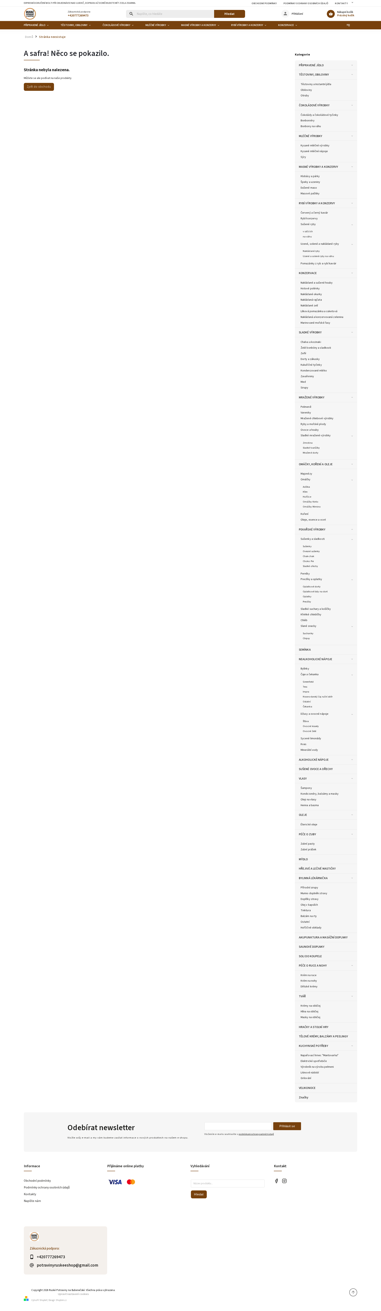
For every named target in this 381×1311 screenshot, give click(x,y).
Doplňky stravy (309, 899)
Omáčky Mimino (312, 506)
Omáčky (306, 479)
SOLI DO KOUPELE (310, 956)
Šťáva (306, 721)
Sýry (303, 157)
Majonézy (306, 474)
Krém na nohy (309, 981)
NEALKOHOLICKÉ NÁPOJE (315, 659)
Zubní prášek (308, 850)
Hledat (229, 13)
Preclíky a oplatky (311, 579)
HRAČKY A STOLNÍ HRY (313, 1027)
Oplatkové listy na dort (315, 591)
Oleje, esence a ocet (313, 520)
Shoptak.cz (61, 1300)
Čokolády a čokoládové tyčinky (319, 115)
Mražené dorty (310, 453)
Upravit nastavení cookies (73, 1294)
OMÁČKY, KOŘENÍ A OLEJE (316, 464)
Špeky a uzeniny (310, 182)
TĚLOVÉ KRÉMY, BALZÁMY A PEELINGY (323, 1036)
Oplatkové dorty (312, 586)
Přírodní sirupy (309, 888)
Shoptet (43, 1300)
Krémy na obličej (311, 1006)
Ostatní (307, 701)
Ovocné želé (309, 731)
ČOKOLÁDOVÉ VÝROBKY (314, 105)
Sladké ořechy (310, 566)
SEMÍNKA (305, 649)
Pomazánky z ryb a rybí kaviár (318, 264)
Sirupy (304, 388)
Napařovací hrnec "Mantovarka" (319, 1055)
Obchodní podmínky (264, 3)
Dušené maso (309, 188)
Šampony (306, 788)
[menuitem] (39, 25)
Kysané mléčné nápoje (314, 151)
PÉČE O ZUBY (307, 834)
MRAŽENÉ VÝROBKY (312, 397)
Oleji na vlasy (308, 800)
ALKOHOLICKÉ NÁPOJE (314, 760)
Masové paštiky (310, 194)
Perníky (305, 574)
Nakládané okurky (311, 294)
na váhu (307, 236)
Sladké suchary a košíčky (316, 609)
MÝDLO (303, 859)
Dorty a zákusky (310, 359)
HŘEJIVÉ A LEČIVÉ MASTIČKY (317, 868)
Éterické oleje (309, 825)
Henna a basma (310, 805)
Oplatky (307, 596)
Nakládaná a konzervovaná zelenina (322, 317)
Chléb (304, 620)
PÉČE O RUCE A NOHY (313, 965)
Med (303, 382)
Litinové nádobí (310, 1073)
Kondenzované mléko (314, 371)
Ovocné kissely (311, 726)
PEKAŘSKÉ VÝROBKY (312, 529)
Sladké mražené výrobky (316, 435)
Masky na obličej (310, 1017)
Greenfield (308, 682)
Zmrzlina (308, 443)
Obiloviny (306, 90)
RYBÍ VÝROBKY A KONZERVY (317, 203)
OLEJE (303, 815)
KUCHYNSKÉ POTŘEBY (313, 1046)
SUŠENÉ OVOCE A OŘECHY (316, 769)
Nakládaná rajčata (311, 300)
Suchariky (308, 633)
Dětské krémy (309, 987)
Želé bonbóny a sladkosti (316, 348)
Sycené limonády (311, 738)
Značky (303, 1097)
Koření (305, 514)
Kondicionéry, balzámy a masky (320, 794)
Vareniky (306, 413)
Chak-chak (308, 556)
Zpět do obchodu (39, 86)
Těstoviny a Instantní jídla (316, 84)
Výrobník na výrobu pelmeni (317, 1067)
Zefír (304, 353)
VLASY (303, 778)
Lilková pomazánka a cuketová (319, 311)
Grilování (306, 1078)
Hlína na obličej (309, 1012)
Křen (305, 492)
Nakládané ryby (311, 251)
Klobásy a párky (310, 176)
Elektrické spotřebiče (314, 1061)
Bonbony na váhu (311, 126)
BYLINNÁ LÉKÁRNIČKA (313, 878)
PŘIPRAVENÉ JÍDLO (311, 65)
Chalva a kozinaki (311, 342)
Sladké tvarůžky (311, 448)
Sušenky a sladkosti (313, 539)
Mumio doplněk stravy (314, 893)
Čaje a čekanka (309, 674)
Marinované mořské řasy (315, 323)
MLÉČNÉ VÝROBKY (310, 136)
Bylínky (305, 669)
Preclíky (307, 601)
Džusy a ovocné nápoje (314, 714)
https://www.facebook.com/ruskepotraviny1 (276, 1181)
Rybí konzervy (309, 219)
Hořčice (307, 497)
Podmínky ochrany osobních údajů (306, 3)
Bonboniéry (308, 121)
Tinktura (306, 910)
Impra (306, 691)
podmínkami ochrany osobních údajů (256, 1134)
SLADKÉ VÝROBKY (310, 332)
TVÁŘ (302, 996)
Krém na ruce (309, 975)
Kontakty (341, 3)
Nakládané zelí (309, 306)
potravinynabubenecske (284, 1181)
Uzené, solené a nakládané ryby (320, 244)
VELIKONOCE (307, 1088)
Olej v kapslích (309, 905)
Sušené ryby (308, 224)
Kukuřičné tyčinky (311, 365)
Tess (305, 687)
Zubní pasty (308, 844)
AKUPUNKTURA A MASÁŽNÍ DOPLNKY (323, 937)
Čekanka (307, 706)
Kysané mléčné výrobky (315, 146)
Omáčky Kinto (310, 501)
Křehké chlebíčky (311, 615)
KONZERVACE (308, 273)
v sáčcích (308, 231)
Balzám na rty (309, 916)
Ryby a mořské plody (313, 424)
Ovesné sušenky (311, 551)
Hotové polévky (310, 289)
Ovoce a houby (310, 430)
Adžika (306, 487)
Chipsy (306, 638)
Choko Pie (308, 561)
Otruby (305, 96)
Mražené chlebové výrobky (317, 418)
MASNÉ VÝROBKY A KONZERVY (318, 167)
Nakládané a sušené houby (317, 283)
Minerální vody (309, 750)
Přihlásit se (287, 1126)
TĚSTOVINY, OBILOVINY (314, 74)
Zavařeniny (307, 376)
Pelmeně (306, 407)
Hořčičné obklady (311, 928)
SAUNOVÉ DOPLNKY (312, 947)
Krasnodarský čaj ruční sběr (318, 696)
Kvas (303, 744)
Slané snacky (308, 626)
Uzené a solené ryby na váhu (318, 256)
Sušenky (307, 546)
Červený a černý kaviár (314, 213)
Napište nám (32, 1201)
